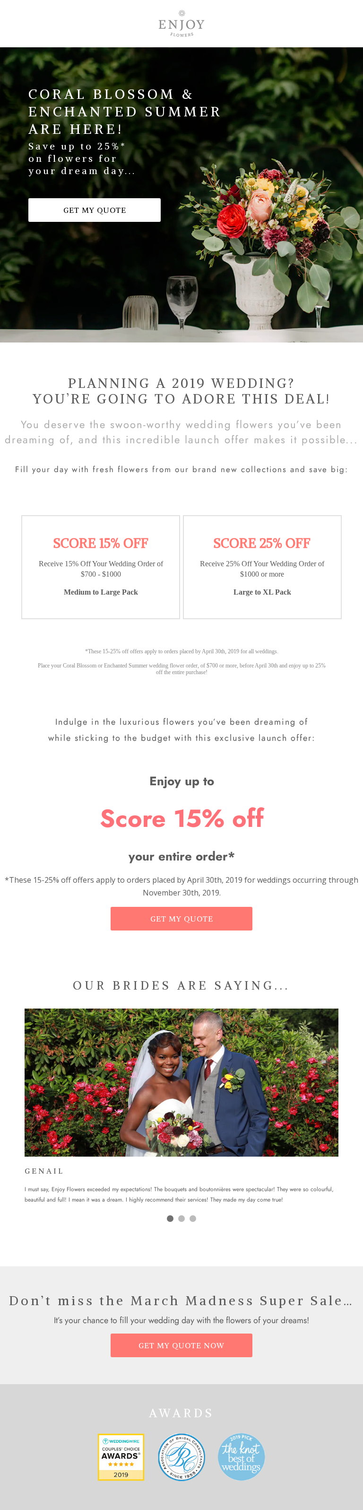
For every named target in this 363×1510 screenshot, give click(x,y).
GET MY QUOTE (94, 210)
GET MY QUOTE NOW (181, 1345)
